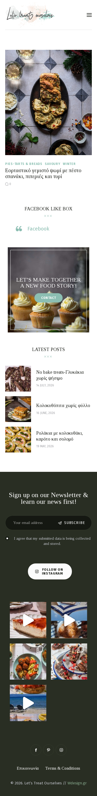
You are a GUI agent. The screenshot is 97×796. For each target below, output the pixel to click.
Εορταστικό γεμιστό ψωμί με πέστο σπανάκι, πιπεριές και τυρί (43, 173)
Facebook (38, 229)
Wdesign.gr (77, 783)
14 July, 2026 (45, 385)
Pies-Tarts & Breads (23, 164)
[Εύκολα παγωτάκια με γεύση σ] (69, 661)
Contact (48, 298)
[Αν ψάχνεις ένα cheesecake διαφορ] (28, 620)
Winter (69, 164)
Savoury (52, 164)
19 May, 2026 (45, 446)
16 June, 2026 (45, 413)
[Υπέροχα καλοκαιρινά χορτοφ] (28, 661)
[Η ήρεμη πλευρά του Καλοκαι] (69, 620)
